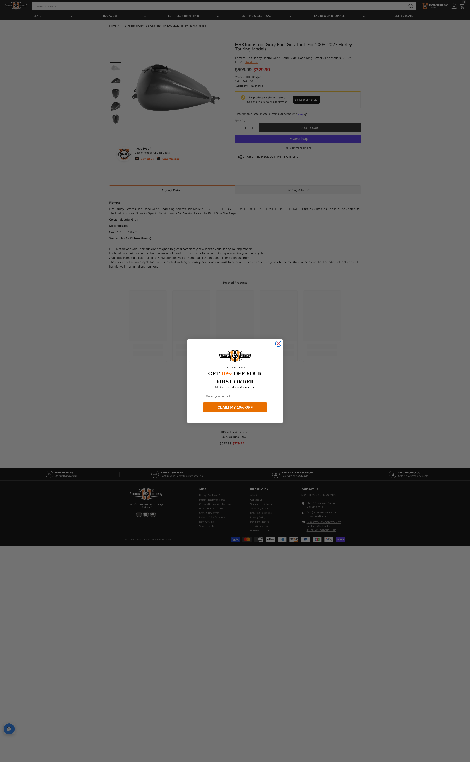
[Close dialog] (278, 344)
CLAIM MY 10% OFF (235, 407)
